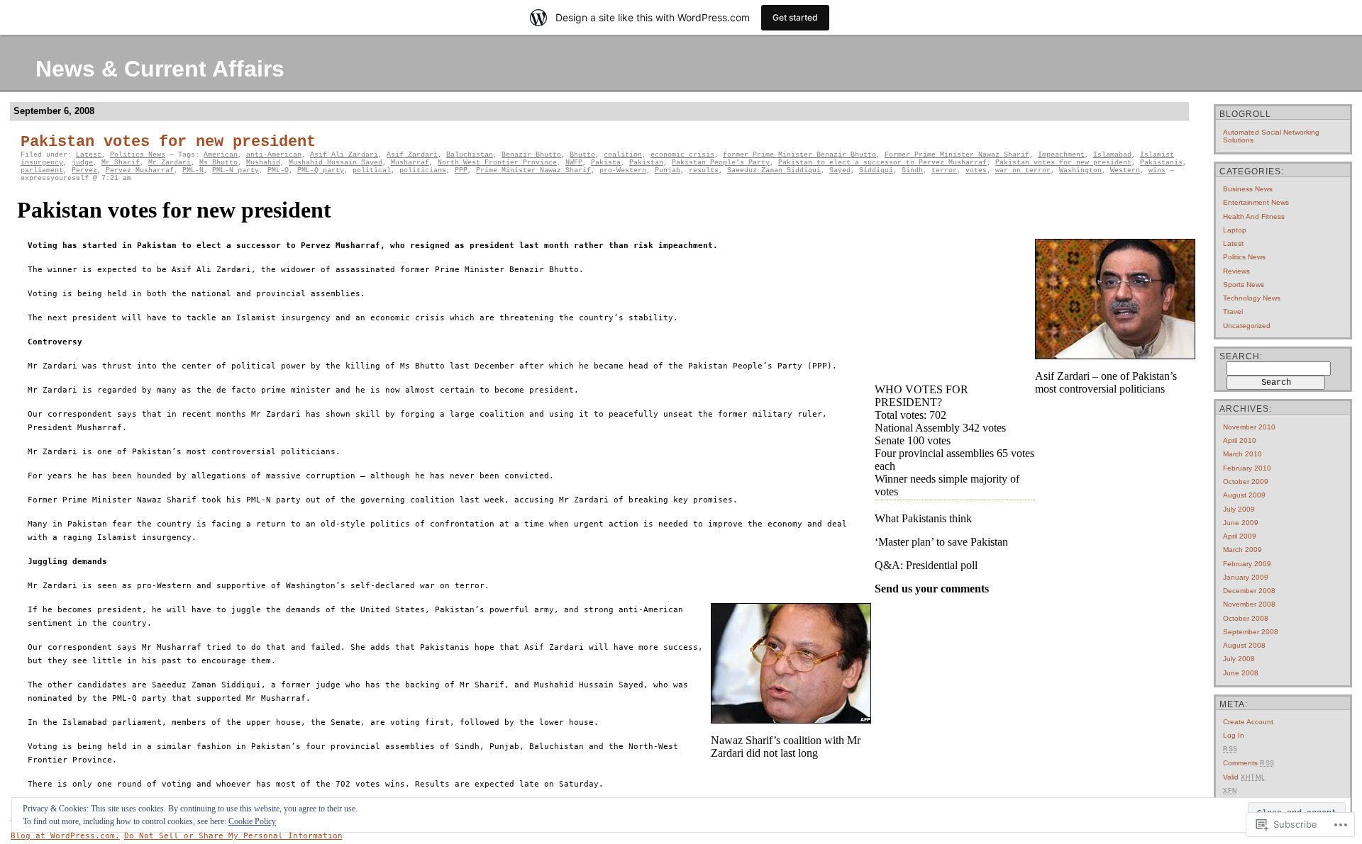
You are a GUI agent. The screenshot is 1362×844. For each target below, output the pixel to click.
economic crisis (682, 155)
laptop (1234, 230)
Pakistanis (1161, 163)
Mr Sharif (120, 163)
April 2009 (1239, 536)
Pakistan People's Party (721, 163)
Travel (1233, 311)
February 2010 (1247, 468)
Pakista (606, 163)
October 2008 (1245, 618)
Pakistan (646, 163)
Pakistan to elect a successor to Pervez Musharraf (882, 163)
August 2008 (1244, 645)
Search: (1241, 356)
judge (82, 163)
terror (944, 170)
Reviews (1236, 271)
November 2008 (1249, 604)
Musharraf (410, 163)
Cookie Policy (252, 821)
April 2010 (1239, 440)
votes (976, 170)
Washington (1080, 170)
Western (1125, 170)
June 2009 (1240, 523)
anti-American (273, 155)
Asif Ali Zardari (344, 155)
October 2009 (1245, 481)
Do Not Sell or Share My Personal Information (233, 835)
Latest (88, 155)
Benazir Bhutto (531, 155)
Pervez (84, 170)
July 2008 (1239, 659)
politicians (422, 170)
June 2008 (1240, 673)
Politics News (137, 155)
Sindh (912, 170)
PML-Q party (320, 170)
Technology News (1251, 298)
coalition (623, 155)
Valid (1244, 777)
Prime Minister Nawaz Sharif (533, 170)
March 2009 (1242, 549)
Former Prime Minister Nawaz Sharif (957, 155)
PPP (461, 170)
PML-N (193, 170)
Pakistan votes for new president (168, 142)
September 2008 (1250, 632)
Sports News (1243, 284)
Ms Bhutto (218, 163)
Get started (795, 17)
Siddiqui (876, 170)
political (372, 170)
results (704, 170)
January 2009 (1245, 577)
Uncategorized (1246, 326)
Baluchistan (469, 155)
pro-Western (622, 170)
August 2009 (1244, 495)
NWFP (573, 163)
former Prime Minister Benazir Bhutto (799, 155)
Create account (1248, 722)
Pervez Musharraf (140, 170)
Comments (1249, 763)
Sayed (840, 170)
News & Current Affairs (159, 68)
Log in (1233, 735)
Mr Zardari (169, 163)
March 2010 (1242, 454)
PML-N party (235, 170)
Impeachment (1061, 155)
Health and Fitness (1254, 216)
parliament (42, 170)
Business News (1248, 189)
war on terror (1023, 170)
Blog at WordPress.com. (65, 835)
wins (1157, 170)
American (221, 155)
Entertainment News (1256, 202)
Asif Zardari (412, 155)
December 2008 (1249, 591)
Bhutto (582, 155)
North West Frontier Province (497, 163)
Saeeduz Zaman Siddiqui (774, 170)
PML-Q (278, 170)
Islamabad (1112, 155)
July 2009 (1239, 509)
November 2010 (1249, 427)
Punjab (667, 170)
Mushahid (263, 163)
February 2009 (1247, 564)
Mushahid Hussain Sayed (335, 163)
